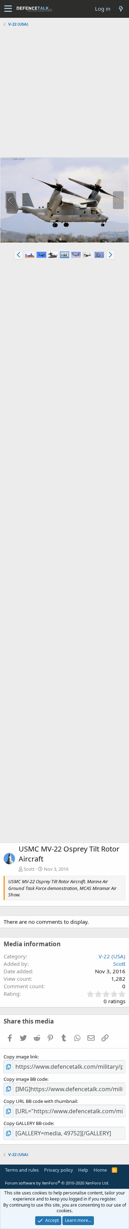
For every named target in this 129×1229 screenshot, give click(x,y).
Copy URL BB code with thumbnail (40, 1101)
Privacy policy (58, 1170)
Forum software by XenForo (57, 1183)
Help (83, 1170)
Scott (29, 869)
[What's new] (121, 8)
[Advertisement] (64, 93)
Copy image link (21, 1056)
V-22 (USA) (112, 956)
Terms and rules (22, 1170)
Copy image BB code (25, 1079)
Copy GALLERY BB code (28, 1123)
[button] (8, 9)
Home (100, 1170)
